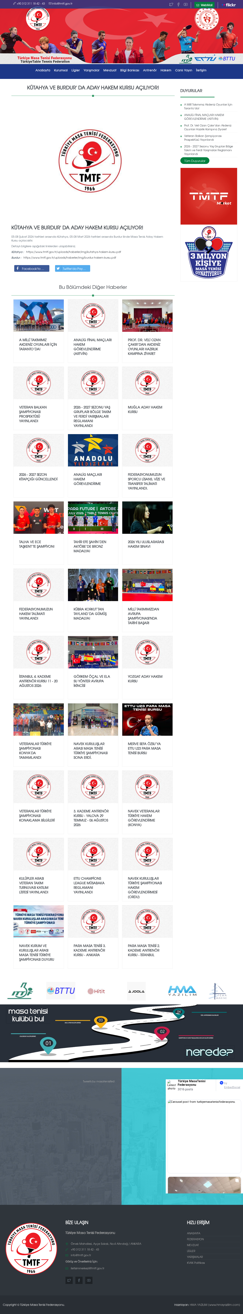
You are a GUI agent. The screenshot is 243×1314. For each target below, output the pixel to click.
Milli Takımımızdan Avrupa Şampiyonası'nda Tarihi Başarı (143, 616)
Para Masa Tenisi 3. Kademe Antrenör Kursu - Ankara (90, 950)
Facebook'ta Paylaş (35, 268)
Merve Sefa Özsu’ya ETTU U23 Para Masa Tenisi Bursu (144, 748)
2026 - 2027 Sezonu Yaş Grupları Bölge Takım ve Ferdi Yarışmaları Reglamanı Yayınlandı (208, 150)
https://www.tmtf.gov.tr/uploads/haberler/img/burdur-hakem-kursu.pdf (70, 257)
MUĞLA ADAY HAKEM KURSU (145, 409)
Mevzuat (110, 70)
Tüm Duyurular (194, 160)
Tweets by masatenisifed (98, 1081)
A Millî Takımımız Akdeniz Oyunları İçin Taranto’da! (208, 106)
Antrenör (150, 70)
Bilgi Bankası (129, 70)
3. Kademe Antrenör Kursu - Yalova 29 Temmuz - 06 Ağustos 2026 (91, 818)
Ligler (76, 70)
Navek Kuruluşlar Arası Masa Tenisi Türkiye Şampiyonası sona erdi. (91, 750)
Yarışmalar (92, 70)
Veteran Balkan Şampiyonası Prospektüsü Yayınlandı (203, 137)
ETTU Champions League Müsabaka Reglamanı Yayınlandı (89, 885)
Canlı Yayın (183, 70)
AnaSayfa (43, 70)
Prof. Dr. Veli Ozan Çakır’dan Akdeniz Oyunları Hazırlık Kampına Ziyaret (207, 127)
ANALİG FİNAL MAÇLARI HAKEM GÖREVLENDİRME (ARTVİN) (204, 117)
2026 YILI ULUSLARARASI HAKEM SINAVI (146, 544)
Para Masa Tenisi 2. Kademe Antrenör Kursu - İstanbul (144, 950)
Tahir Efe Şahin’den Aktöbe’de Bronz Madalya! (90, 546)
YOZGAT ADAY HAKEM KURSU (145, 678)
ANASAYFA (193, 1233)
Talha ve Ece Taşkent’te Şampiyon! (36, 544)
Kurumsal (61, 70)
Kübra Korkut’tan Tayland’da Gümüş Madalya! (90, 614)
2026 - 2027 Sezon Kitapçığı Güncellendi (38, 476)
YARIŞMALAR (195, 1257)
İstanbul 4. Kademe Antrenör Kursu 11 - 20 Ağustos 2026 (38, 681)
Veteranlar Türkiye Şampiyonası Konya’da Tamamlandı (35, 750)
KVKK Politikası (196, 1263)
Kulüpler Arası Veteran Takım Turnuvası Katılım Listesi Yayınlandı (33, 885)
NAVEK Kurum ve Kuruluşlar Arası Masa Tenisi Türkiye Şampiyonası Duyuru (36, 952)
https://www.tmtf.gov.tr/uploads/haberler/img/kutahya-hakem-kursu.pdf (73, 252)
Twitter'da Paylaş (75, 268)
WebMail (206, 5)
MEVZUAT (193, 1245)
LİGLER (191, 1251)
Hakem (166, 70)
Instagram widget (206, 1191)
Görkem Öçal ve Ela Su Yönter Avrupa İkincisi (92, 681)
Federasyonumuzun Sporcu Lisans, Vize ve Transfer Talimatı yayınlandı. (146, 481)
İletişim (201, 70)
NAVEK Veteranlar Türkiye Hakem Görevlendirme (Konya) (143, 818)
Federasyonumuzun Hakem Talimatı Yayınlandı (36, 614)
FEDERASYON (195, 1239)
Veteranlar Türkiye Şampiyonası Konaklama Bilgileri (37, 816)
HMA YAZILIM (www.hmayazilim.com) (215, 1305)
